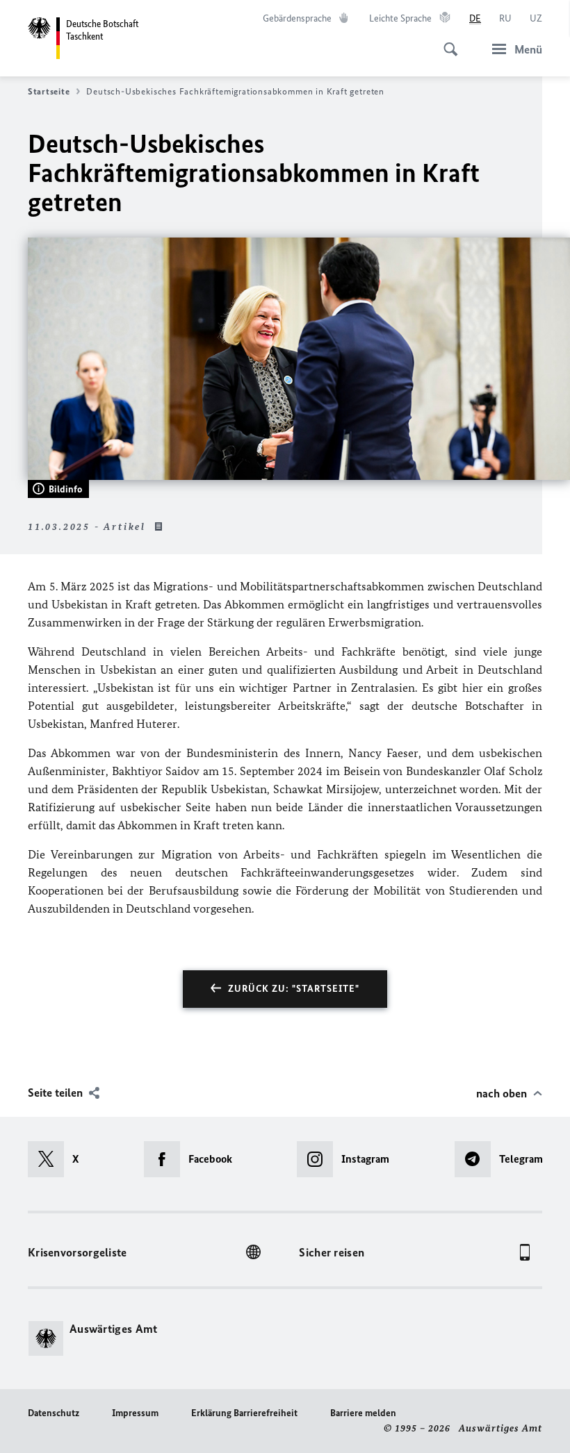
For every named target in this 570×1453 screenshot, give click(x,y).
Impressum (135, 1413)
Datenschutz (53, 1413)
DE (475, 18)
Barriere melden (363, 1413)
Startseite (49, 91)
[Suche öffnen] (446, 41)
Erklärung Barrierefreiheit (244, 1413)
